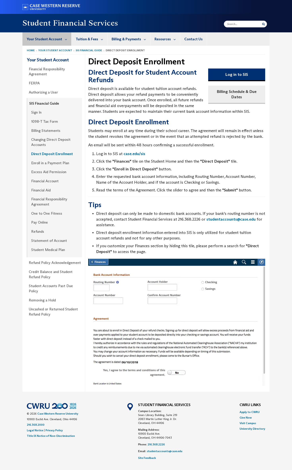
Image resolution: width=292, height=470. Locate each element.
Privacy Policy (54, 430)
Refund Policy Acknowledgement (55, 263)
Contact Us (193, 39)
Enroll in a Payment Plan (50, 163)
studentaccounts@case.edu (231, 219)
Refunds (37, 231)
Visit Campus (248, 423)
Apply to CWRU (250, 412)
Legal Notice (35, 430)
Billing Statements (45, 130)
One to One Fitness (46, 213)
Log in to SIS (236, 74)
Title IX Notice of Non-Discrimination (51, 436)
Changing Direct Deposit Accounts (51, 142)
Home (31, 50)
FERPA (34, 83)
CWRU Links (250, 405)
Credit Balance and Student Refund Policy (51, 274)
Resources (163, 39)
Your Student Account (44, 39)
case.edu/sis (134, 153)
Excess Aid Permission (48, 172)
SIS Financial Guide (89, 50)
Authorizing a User (43, 92)
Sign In (36, 112)
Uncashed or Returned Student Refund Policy (53, 312)
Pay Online (39, 222)
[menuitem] (47, 39)
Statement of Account (49, 240)
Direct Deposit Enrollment (52, 154)
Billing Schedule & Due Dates (236, 94)
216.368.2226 (156, 444)
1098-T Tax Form (44, 121)
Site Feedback (147, 458)
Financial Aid (41, 190)
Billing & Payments (126, 39)
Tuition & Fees (87, 39)
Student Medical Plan (48, 250)
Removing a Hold (42, 300)
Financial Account (45, 181)
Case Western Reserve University (57, 413)
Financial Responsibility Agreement (47, 71)
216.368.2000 (35, 425)
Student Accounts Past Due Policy (51, 288)
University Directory (252, 428)
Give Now (246, 417)
